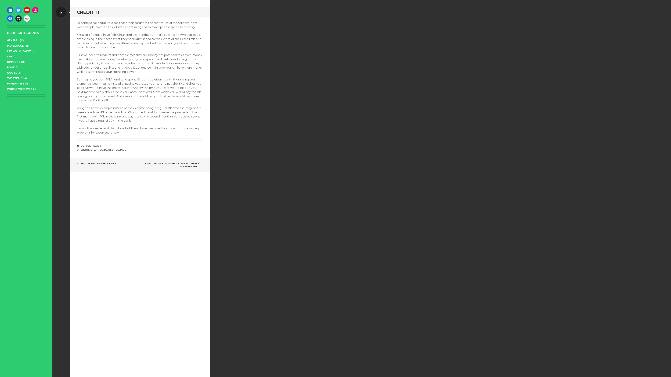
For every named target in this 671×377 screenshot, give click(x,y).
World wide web (19, 89)
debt (111, 150)
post (11, 67)
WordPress (15, 83)
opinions (13, 62)
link (10, 56)
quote (12, 72)
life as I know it (19, 51)
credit (85, 150)
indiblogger (16, 45)
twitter (13, 78)
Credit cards (98, 150)
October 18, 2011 (91, 146)
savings (121, 150)
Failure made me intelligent (99, 163)
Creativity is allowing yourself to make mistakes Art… (172, 165)
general (13, 40)
